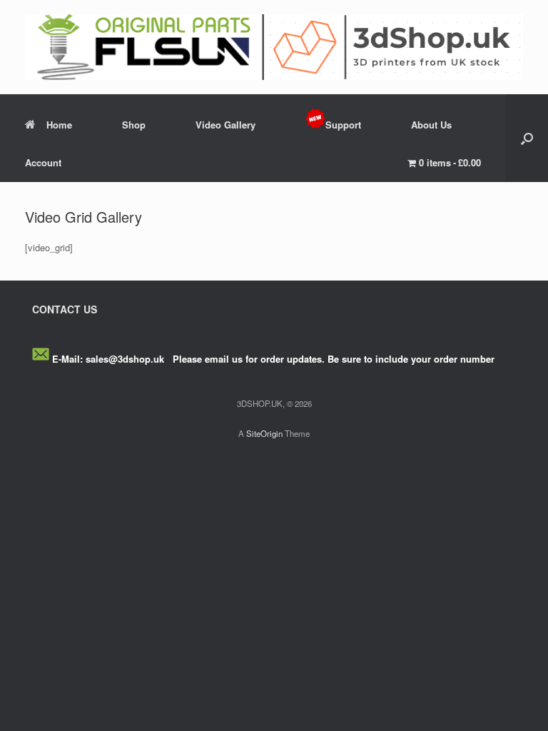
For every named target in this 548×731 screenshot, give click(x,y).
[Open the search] (527, 138)
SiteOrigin (264, 433)
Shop (134, 124)
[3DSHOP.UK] (274, 47)
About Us (431, 124)
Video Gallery (225, 124)
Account (43, 162)
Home (59, 124)
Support (343, 124)
